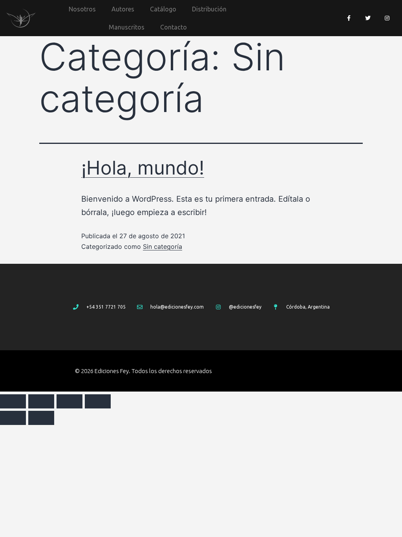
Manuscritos (126, 27)
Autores (122, 9)
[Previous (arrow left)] (13, 418)
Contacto (173, 27)
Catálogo (163, 9)
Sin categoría (162, 246)
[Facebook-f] (348, 18)
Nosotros (82, 9)
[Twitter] (368, 18)
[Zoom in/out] (98, 401)
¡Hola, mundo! (142, 167)
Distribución (209, 9)
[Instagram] (387, 18)
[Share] (41, 401)
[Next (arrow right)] (41, 418)
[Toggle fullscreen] (69, 401)
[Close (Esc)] (13, 401)
